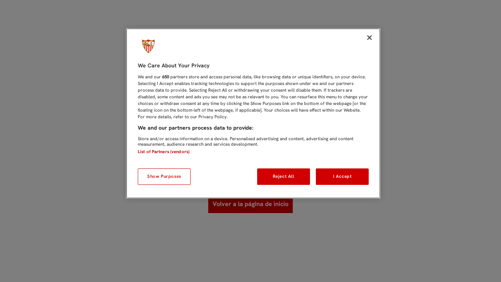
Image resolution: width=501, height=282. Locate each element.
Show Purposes (164, 176)
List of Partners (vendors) (163, 151)
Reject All (283, 176)
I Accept (342, 176)
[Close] (369, 37)
